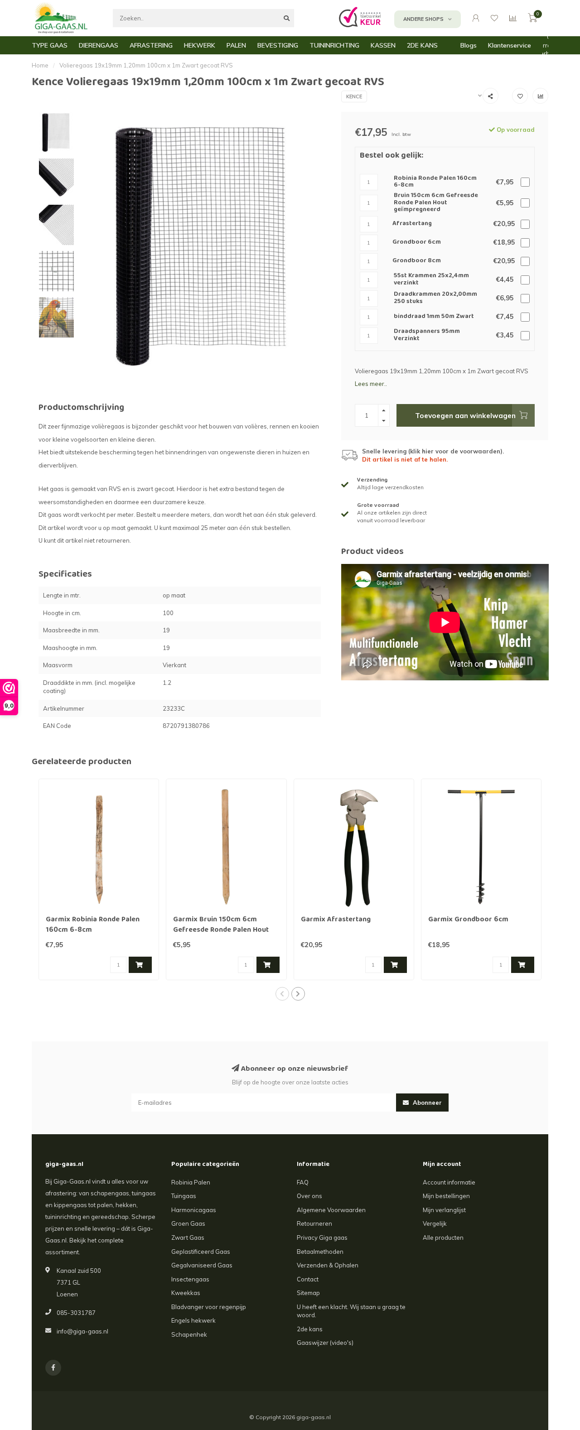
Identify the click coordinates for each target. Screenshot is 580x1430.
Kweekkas (185, 1292)
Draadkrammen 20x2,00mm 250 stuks (435, 298)
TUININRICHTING (334, 45)
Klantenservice (509, 45)
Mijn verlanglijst (444, 1209)
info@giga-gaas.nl (82, 1331)
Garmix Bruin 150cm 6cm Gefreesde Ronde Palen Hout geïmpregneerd (221, 930)
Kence (354, 96)
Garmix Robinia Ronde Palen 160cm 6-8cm (93, 925)
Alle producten (443, 1237)
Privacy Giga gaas (322, 1237)
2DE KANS (422, 45)
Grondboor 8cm (416, 261)
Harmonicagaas (193, 1209)
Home (40, 65)
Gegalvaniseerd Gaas (201, 1265)
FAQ (303, 1182)
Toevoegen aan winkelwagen (465, 415)
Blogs (468, 45)
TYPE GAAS (50, 45)
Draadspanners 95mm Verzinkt (427, 335)
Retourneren (314, 1223)
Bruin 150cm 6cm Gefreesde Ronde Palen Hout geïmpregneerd (436, 203)
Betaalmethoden (320, 1251)
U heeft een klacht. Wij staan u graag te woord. (351, 1311)
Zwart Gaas (187, 1237)
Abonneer (426, 1102)
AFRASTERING (151, 45)
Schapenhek (189, 1334)
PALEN (236, 45)
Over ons (309, 1195)
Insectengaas (190, 1279)
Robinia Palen (190, 1182)
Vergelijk (435, 1223)
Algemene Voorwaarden (331, 1209)
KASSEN (383, 45)
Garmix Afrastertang (336, 920)
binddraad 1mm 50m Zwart (434, 316)
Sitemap (308, 1292)
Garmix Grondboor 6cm (468, 920)
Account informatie (449, 1182)
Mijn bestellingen (446, 1195)
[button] (282, 994)
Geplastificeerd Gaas (200, 1251)
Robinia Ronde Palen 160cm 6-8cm (435, 182)
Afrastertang (412, 224)
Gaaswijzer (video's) (325, 1342)
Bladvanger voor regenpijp (208, 1306)
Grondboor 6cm (416, 242)
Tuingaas (183, 1195)
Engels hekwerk (193, 1320)
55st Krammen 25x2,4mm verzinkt (431, 280)
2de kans (310, 1329)
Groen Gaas (188, 1223)
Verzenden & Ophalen (327, 1265)
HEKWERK (199, 45)
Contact (308, 1279)
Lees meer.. (371, 383)
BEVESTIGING (277, 45)
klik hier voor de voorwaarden (455, 451)
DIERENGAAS (98, 45)
